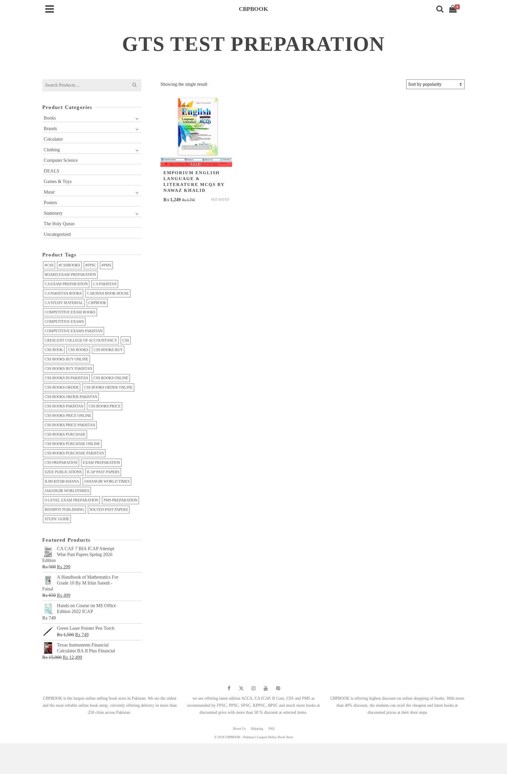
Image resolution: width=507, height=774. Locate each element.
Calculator (53, 139)
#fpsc (90, 265)
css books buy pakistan (68, 368)
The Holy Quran (59, 223)
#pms (106, 265)
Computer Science (61, 160)
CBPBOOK (97, 302)
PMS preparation (120, 500)
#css (49, 265)
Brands (50, 128)
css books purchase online (72, 443)
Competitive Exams (64, 321)
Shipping (257, 728)
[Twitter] (241, 688)
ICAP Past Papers (103, 472)
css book (54, 349)
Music (49, 191)
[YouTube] (265, 688)
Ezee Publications (63, 472)
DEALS (51, 170)
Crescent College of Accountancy (81, 340)
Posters (50, 202)
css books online (110, 378)
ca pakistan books (63, 293)
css (125, 340)
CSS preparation (61, 462)
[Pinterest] (278, 688)
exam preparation (101, 462)
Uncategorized (57, 234)
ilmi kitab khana (62, 481)
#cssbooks (69, 265)
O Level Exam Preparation (71, 500)
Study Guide (57, 519)
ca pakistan (104, 284)
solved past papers (108, 509)
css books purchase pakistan (74, 453)
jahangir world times (107, 481)
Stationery (53, 213)
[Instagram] (253, 688)
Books (50, 117)
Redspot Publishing (64, 509)
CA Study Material (64, 302)
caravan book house (108, 293)
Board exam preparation (70, 274)
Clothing (52, 149)
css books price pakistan (70, 425)
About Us (239, 728)
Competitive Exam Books (70, 312)
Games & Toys (58, 181)
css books (78, 349)
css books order (62, 387)
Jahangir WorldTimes (67, 490)
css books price (105, 406)
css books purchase (65, 434)
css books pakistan (64, 406)
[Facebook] (228, 688)
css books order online (108, 387)
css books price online (68, 415)
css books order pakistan (71, 396)
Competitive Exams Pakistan (73, 331)
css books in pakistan (66, 378)
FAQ (271, 728)
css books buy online (66, 359)
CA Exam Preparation (66, 284)
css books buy (108, 349)
